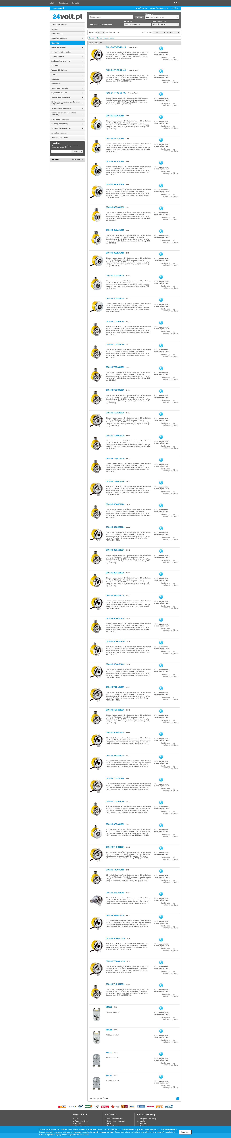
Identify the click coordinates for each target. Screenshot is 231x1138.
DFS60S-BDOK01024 (115, 527)
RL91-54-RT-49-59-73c (116, 93)
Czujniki (54, 29)
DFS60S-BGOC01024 (115, 641)
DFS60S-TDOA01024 (115, 321)
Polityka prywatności (82, 1126)
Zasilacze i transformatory (61, 61)
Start (52, 3)
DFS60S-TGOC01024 (115, 458)
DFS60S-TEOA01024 (115, 367)
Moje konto (57, 8)
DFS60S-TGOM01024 (115, 961)
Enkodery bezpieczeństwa (105, 38)
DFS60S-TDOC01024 (115, 344)
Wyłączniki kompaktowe (60, 97)
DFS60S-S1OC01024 (115, 116)
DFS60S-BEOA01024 (115, 550)
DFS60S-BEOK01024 (115, 596)
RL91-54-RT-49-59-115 (116, 70)
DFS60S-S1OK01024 (115, 253)
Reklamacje (144, 1126)
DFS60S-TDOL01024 (115, 687)
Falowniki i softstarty (59, 38)
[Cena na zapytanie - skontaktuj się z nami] (161, 48)
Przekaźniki (55, 84)
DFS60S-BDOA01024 (115, 504)
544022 (109, 1053)
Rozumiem (185, 1132)
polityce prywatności (103, 1132)
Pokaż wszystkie (77, 159)
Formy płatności (113, 1126)
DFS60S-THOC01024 (115, 984)
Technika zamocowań (59, 137)
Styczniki (54, 66)
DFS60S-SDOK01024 (115, 298)
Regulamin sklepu (81, 1121)
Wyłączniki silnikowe (59, 70)
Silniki (53, 75)
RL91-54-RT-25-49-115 (116, 47)
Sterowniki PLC (57, 34)
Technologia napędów (59, 88)
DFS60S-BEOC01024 (115, 573)
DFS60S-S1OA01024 (115, 230)
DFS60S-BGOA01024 (115, 618)
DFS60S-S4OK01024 (115, 184)
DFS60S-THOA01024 (115, 801)
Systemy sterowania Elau (61, 128)
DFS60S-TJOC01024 (115, 870)
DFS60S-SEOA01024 (115, 207)
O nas (77, 1119)
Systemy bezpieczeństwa (61, 52)
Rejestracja (63, 3)
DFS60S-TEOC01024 (115, 390)
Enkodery (55, 43)
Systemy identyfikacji (59, 124)
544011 (109, 1030)
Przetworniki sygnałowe (60, 119)
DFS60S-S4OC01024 (115, 161)
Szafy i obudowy (57, 56)
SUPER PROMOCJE (59, 25)
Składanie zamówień (115, 1119)
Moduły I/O (55, 79)
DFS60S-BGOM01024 (115, 938)
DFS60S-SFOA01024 (115, 824)
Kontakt (75, 3)
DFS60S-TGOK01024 (115, 481)
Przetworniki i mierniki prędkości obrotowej (63, 114)
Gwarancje (143, 1124)
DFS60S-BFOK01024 (115, 755)
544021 (109, 1007)
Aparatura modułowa (59, 133)
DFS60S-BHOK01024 (115, 733)
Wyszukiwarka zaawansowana (101, 24)
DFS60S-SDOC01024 (115, 276)
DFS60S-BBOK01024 (115, 915)
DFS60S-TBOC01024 (115, 710)
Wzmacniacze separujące (61, 108)
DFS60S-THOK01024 (115, 847)
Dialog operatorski (58, 47)
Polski (176, 3)
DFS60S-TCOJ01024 (115, 778)
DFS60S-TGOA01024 (115, 436)
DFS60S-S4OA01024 (115, 139)
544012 (109, 1075)
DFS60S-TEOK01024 (115, 413)
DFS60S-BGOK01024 (115, 664)
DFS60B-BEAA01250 (115, 893)
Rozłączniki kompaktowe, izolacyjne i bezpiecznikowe (65, 103)
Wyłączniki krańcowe (59, 93)
